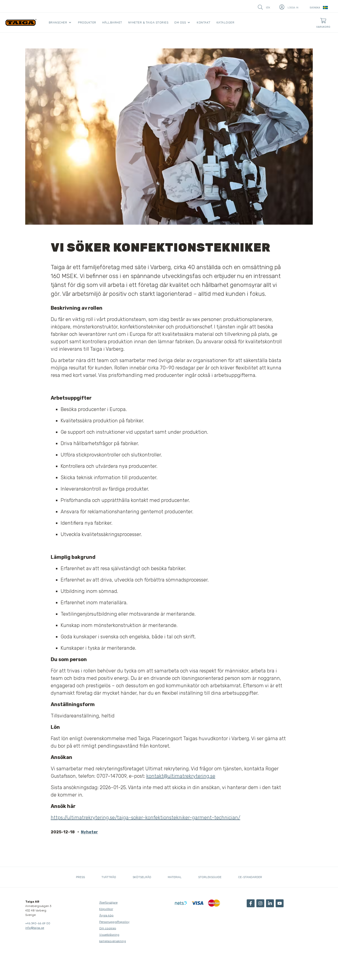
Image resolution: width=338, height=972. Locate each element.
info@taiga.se (34, 927)
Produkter (87, 22)
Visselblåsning (109, 934)
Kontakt (204, 22)
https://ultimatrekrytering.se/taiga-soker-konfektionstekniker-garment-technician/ (145, 818)
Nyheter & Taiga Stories (148, 22)
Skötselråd (142, 877)
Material (175, 877)
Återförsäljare (108, 902)
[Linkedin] (270, 903)
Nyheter (89, 832)
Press (80, 877)
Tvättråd (108, 877)
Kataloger (226, 22)
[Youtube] (280, 903)
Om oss (180, 22)
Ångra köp (106, 915)
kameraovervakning (112, 941)
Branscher (58, 22)
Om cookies (107, 928)
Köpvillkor (106, 909)
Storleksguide (209, 877)
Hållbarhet (112, 22)
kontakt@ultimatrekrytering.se (180, 776)
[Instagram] (260, 903)
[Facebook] (251, 903)
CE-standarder (250, 877)
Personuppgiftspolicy (114, 922)
